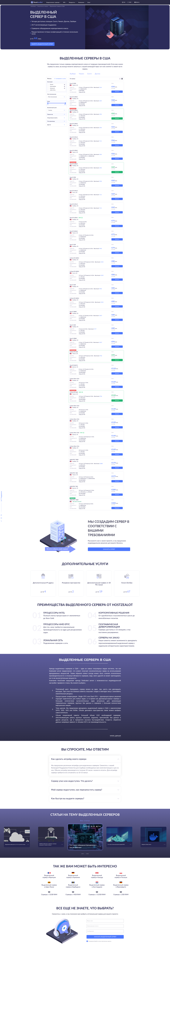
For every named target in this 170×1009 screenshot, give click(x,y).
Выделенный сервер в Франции (49, 876)
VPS (64, 2)
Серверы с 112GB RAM (97, 894)
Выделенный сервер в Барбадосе (73, 886)
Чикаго (81, 74)
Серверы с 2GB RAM (120, 894)
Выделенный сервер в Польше (121, 876)
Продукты (72, 2)
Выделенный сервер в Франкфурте (120, 886)
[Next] (87, 853)
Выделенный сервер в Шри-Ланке (49, 886)
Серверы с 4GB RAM (73, 894)
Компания (81, 2)
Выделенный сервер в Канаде (97, 876)
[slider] (47, 103)
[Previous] (83, 853)
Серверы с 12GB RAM (49, 894)
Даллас (97, 74)
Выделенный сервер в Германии (73, 876)
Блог (89, 2)
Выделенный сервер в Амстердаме (97, 886)
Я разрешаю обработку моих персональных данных (100, 941)
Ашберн (73, 74)
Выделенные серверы (53, 2)
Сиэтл (89, 74)
